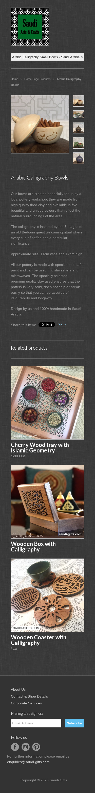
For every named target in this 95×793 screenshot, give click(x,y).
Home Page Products (37, 79)
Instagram (26, 747)
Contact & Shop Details (29, 696)
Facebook (15, 747)
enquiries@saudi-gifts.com (28, 762)
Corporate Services (26, 703)
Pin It (62, 325)
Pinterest (36, 747)
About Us (18, 689)
